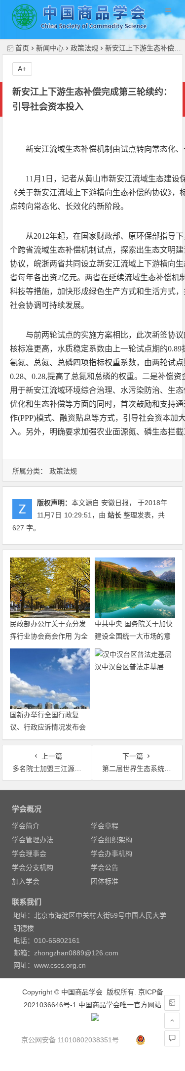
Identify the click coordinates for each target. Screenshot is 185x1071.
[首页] (172, 1003)
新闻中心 (50, 48)
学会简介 (25, 826)
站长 (114, 515)
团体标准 (104, 881)
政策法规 (84, 48)
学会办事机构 (111, 853)
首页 (22, 48)
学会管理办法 (32, 840)
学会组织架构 (111, 840)
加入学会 (25, 881)
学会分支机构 (32, 867)
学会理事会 (29, 853)
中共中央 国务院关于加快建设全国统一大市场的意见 (134, 636)
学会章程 (104, 826)
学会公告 (104, 867)
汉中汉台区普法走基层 (129, 667)
